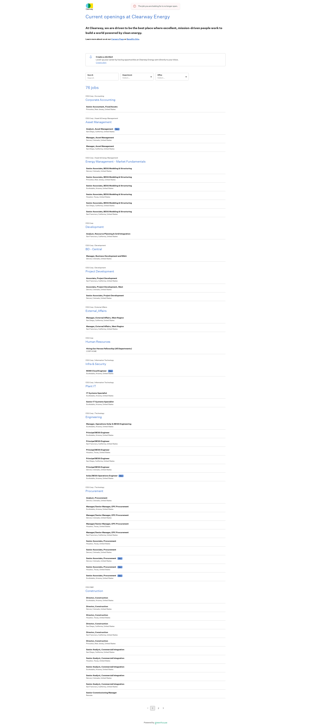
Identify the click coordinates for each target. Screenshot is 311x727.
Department (127, 75)
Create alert (101, 62)
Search (90, 75)
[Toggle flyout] (151, 76)
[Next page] (163, 708)
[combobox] (122, 78)
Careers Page (117, 39)
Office (159, 75)
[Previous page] (147, 708)
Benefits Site (133, 39)
